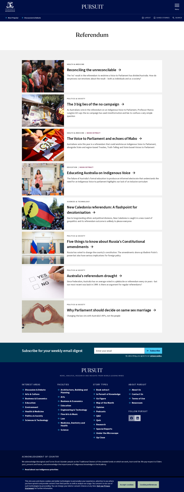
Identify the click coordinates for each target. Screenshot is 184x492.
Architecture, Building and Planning (74, 391)
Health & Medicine (34, 411)
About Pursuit (137, 384)
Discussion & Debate (32, 18)
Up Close (100, 437)
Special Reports (104, 428)
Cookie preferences (148, 484)
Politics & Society (34, 415)
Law (63, 418)
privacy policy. (156, 356)
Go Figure (101, 398)
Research (101, 424)
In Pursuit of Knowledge (108, 394)
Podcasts (101, 411)
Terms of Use (138, 398)
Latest (148, 18)
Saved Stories (163, 18)
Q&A (98, 415)
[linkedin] (138, 418)
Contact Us (137, 394)
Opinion (100, 407)
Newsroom (137, 402)
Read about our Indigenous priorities (41, 469)
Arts (63, 396)
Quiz (98, 420)
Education (30, 402)
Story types (100, 384)
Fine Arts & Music (69, 414)
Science (64, 429)
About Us (136, 389)
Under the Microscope (107, 433)
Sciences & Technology (36, 420)
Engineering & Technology (74, 409)
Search (178, 18)
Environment (31, 407)
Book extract (102, 389)
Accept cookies (126, 484)
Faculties (63, 384)
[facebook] (132, 418)
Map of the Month (105, 402)
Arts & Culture (32, 394)
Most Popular (13, 18)
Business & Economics (36, 398)
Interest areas (31, 384)
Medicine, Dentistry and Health (73, 424)
